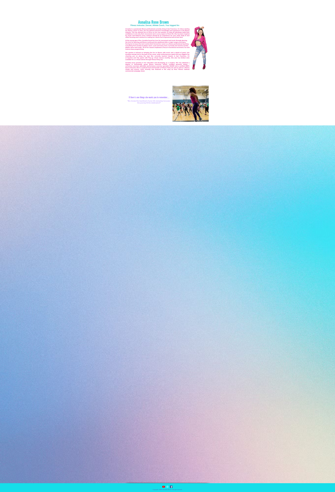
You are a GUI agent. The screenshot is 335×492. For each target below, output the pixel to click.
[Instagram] (167, 486)
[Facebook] (171, 486)
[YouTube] (163, 486)
